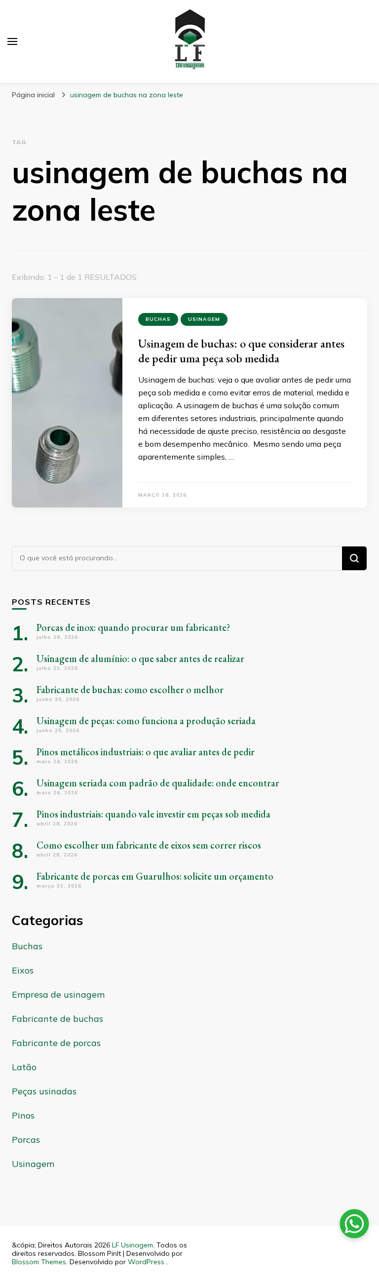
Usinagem (204, 319)
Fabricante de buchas (57, 1018)
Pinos (23, 1115)
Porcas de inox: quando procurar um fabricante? (133, 627)
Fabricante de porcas (56, 1043)
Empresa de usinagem (58, 994)
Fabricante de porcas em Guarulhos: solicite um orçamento (155, 876)
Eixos (23, 970)
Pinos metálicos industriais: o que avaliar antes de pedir (146, 751)
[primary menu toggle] (12, 41)
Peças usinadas (44, 1091)
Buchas (158, 319)
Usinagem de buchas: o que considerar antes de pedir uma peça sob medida (241, 351)
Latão (24, 1067)
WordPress (146, 1261)
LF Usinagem (132, 1245)
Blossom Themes (39, 1261)
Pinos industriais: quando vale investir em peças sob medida (153, 814)
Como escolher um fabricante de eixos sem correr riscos (149, 845)
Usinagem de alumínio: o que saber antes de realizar (140, 658)
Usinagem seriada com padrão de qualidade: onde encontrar (158, 783)
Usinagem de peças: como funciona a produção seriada (146, 720)
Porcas (26, 1139)
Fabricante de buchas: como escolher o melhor (130, 689)
